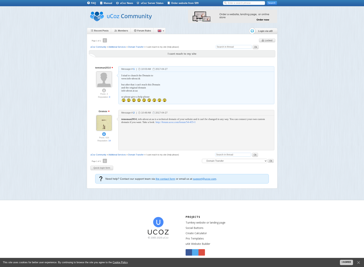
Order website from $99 (184, 3)
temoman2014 (103, 67)
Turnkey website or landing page (205, 222)
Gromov (103, 111)
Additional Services (117, 47)
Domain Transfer (136, 47)
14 (109, 140)
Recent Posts (101, 30)
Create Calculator (196, 233)
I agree (346, 262)
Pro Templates (195, 238)
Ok (255, 47)
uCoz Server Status (152, 3)
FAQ (93, 3)
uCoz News (126, 3)
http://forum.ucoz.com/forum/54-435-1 (176, 122)
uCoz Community (98, 47)
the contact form (165, 178)
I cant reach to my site (156, 47)
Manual (108, 3)
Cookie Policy (120, 262)
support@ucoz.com (204, 178)
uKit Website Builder (198, 244)
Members (123, 30)
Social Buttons (194, 228)
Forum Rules (144, 30)
